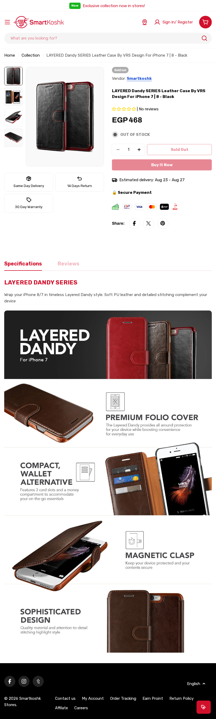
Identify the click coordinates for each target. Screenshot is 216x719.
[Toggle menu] (7, 22)
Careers (81, 708)
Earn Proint (153, 698)
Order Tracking (123, 698)
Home (9, 55)
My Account (93, 698)
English (193, 683)
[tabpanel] (108, 466)
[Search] (204, 38)
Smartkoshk (139, 78)
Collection (31, 55)
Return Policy (181, 698)
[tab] (23, 265)
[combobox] (108, 38)
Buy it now (162, 164)
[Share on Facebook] (134, 223)
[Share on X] (148, 223)
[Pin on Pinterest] (162, 223)
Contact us (65, 698)
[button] (124, 109)
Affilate (61, 708)
